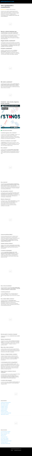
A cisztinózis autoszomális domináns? (6, 402)
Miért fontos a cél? (3, 435)
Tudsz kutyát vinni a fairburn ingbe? (5, 443)
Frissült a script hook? (4, 434)
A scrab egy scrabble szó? (4, 442)
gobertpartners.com (7, 1)
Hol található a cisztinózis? (4, 406)
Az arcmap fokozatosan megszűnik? (5, 431)
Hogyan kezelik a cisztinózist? (5, 414)
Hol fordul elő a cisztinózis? (4, 411)
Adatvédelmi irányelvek (17, 450)
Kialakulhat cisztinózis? (4, 410)
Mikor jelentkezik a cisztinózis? (5, 403)
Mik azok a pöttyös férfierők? (4, 439)
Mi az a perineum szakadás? (4, 438)
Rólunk (12, 450)
